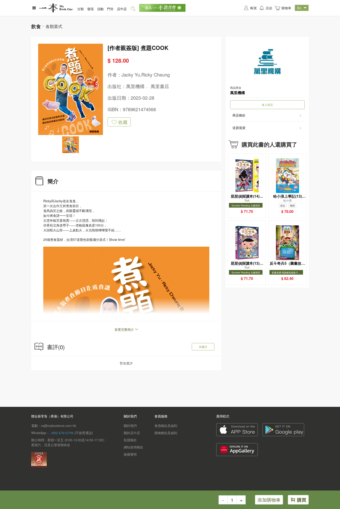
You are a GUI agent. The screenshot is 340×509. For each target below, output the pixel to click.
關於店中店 (132, 432)
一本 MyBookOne (56, 7)
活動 (100, 8)
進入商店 (267, 105)
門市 (110, 8)
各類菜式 (54, 26)
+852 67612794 (62, 432)
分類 (80, 8)
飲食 (36, 26)
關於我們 (130, 425)
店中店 (122, 8)
